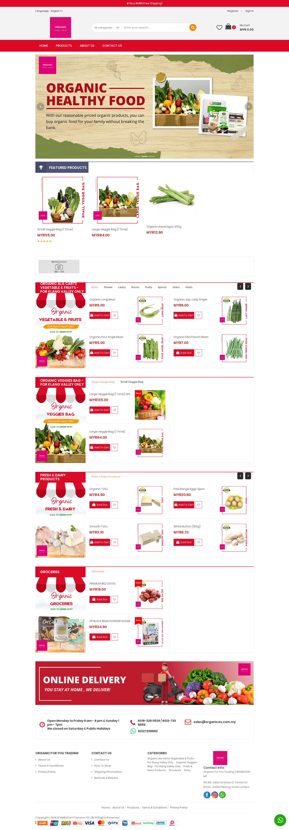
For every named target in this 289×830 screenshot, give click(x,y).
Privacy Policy (47, 772)
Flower (108, 287)
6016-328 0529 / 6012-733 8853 (157, 723)
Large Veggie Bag (103, 382)
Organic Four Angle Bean (106, 337)
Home (43, 46)
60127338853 (148, 731)
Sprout (162, 287)
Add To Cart (55, 231)
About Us (87, 46)
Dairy (187, 770)
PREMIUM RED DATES (102, 584)
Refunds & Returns (106, 778)
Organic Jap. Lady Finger (190, 299)
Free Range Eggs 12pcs (189, 489)
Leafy (122, 287)
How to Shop (102, 766)
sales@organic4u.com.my (214, 722)
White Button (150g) (187, 526)
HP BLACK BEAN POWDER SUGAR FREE (111, 621)
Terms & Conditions (51, 766)
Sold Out (164, 229)
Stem (176, 287)
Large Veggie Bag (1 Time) (107, 432)
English (55, 11)
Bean (94, 287)
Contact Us (112, 46)
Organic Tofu (98, 489)
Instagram (214, 794)
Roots (135, 287)
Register (232, 11)
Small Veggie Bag (132, 382)
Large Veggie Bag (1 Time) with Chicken (111, 394)
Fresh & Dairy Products (105, 477)
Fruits (189, 287)
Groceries (97, 571)
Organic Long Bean (102, 299)
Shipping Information (108, 772)
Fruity (148, 287)
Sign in (249, 11)
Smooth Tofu (98, 526)
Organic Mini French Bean (191, 337)
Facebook (207, 794)
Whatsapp (222, 794)
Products (64, 46)
